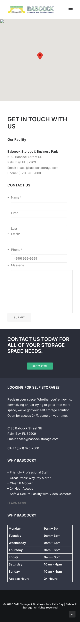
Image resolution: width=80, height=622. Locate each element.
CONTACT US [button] (40, 366)
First (14, 213)
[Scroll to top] (72, 614)
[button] (70, 9)
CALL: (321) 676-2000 (23, 448)
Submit (19, 317)
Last (14, 228)
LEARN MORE (17, 503)
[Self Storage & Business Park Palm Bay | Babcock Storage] (31, 10)
